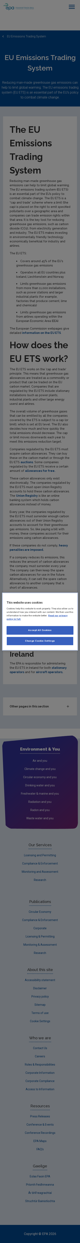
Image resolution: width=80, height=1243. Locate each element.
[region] (40, 621)
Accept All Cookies (39, 630)
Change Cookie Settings (40, 640)
